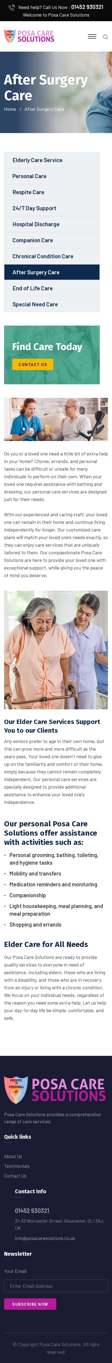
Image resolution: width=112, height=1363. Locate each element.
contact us (32, 365)
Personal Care (29, 175)
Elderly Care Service (38, 159)
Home (11, 109)
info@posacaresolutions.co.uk (45, 1238)
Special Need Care (35, 304)
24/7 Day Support (34, 207)
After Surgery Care (36, 272)
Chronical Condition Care (43, 256)
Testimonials (17, 1166)
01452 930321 (87, 7)
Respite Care (28, 191)
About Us (13, 1156)
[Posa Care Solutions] (29, 36)
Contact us (15, 1175)
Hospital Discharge (36, 224)
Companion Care (33, 240)
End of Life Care (33, 288)
